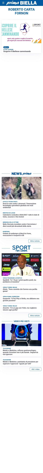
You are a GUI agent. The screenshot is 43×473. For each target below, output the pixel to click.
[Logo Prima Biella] (21, 3)
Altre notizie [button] (35, 241)
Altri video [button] (36, 369)
